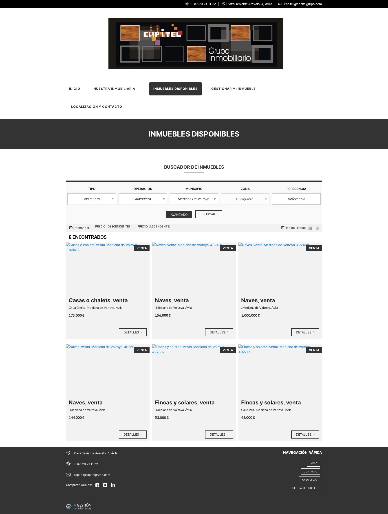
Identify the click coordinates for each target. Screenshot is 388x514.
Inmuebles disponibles (175, 88)
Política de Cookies (304, 488)
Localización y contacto (96, 106)
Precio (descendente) (113, 226)
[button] (91, 199)
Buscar (209, 214)
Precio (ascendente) (153, 226)
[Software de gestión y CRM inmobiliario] (78, 506)
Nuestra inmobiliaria (114, 88)
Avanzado (179, 214)
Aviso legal (309, 479)
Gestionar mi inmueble (233, 88)
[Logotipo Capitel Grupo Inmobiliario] (189, 42)
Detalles (131, 332)
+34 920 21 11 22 (86, 464)
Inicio (74, 88)
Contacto (310, 471)
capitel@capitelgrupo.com (92, 474)
